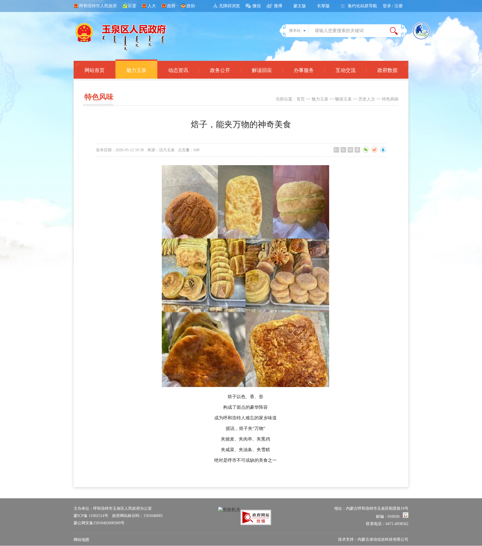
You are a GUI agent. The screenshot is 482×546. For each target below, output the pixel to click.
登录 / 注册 (393, 6)
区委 (132, 6)
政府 (171, 6)
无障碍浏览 (229, 6)
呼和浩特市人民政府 (98, 6)
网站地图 (81, 540)
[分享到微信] (366, 149)
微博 (278, 6)
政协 (191, 6)
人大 (152, 6)
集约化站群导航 (362, 6)
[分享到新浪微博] (374, 149)
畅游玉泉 (343, 99)
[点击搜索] (394, 30)
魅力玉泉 (320, 99)
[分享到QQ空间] (383, 149)
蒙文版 (299, 6)
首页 (301, 99)
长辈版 (323, 6)
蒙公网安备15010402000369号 (99, 523)
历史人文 (366, 99)
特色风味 (390, 99)
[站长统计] (405, 516)
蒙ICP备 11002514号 (91, 516)
